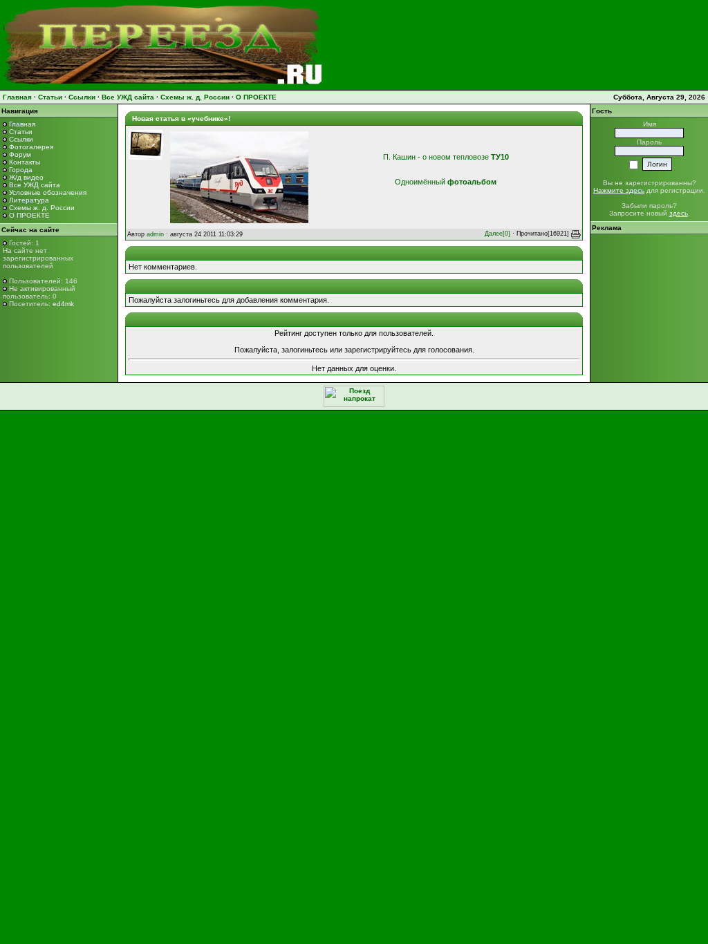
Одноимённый (445, 182)
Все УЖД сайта (128, 97)
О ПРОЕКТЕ (256, 97)
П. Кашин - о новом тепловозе (446, 157)
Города (20, 169)
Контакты (24, 162)
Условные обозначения (47, 192)
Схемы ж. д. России (195, 97)
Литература (29, 200)
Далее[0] (497, 233)
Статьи (50, 97)
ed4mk (63, 304)
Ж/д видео (26, 177)
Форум (20, 154)
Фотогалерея (31, 147)
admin (155, 234)
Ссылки (81, 97)
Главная (17, 97)
